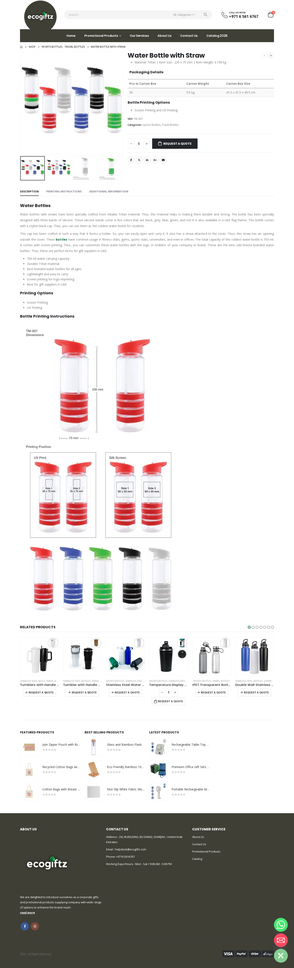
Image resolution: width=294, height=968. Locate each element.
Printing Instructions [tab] (64, 191)
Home (71, 36)
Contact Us (189, 36)
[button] (249, 627)
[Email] (281, 940)
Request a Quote (177, 143)
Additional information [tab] (108, 191)
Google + (155, 160)
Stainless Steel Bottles (33, 680)
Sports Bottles (151, 125)
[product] (39, 656)
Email (163, 160)
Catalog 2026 (216, 36)
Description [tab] (29, 191)
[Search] (205, 14)
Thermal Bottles (230, 680)
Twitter (139, 160)
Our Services (139, 36)
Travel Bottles (170, 125)
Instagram (35, 926)
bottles (61, 239)
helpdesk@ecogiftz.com (130, 849)
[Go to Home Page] (21, 46)
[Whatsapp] (281, 925)
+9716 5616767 (125, 857)
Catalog (197, 859)
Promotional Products (101, 36)
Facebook (131, 160)
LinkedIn (147, 160)
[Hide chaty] (281, 956)
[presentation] (21, 103)
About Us (164, 36)
